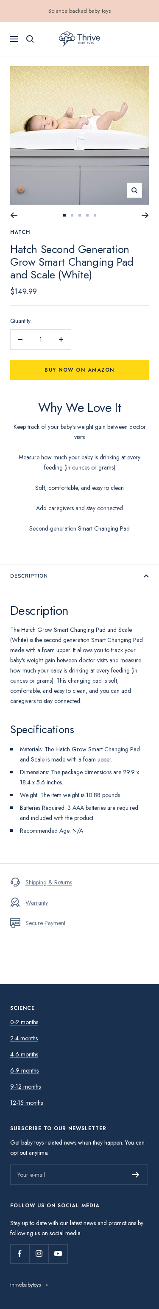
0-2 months (24, 1022)
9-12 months (25, 1086)
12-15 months (26, 1102)
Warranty (36, 902)
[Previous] (13, 215)
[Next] (145, 215)
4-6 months (24, 1054)
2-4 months (24, 1038)
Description (29, 576)
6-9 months (24, 1070)
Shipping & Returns (48, 882)
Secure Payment (45, 923)
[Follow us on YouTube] (57, 1253)
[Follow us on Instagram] (38, 1253)
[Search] (30, 39)
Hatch (20, 232)
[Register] (135, 1175)
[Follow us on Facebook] (19, 1253)
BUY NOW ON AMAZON (79, 1297)
